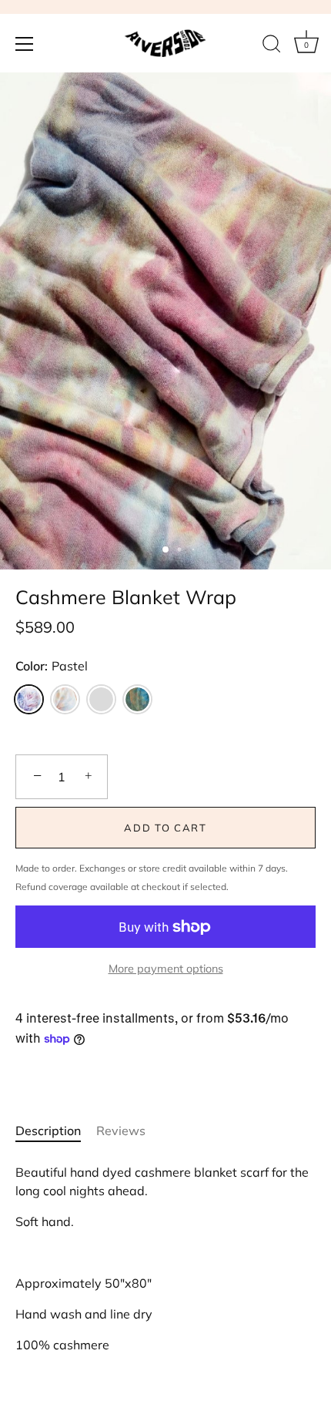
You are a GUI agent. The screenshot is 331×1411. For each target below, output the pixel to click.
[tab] (55, 1130)
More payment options (166, 969)
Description (48, 1130)
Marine (137, 699)
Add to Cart (165, 827)
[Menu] (25, 44)
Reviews (120, 1130)
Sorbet (65, 699)
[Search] (272, 46)
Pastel (28, 699)
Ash (101, 699)
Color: (51, 666)
